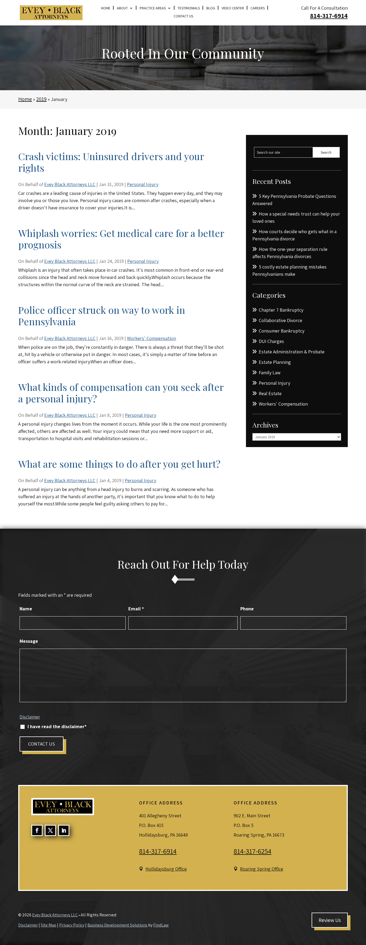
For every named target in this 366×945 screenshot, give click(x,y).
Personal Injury (142, 184)
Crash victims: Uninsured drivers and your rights (111, 162)
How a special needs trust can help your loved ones (296, 217)
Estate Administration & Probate (291, 352)
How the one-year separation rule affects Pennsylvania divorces (289, 252)
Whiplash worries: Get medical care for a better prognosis (121, 238)
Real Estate (270, 393)
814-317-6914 (329, 15)
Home (105, 8)
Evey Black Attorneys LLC (69, 184)
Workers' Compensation (151, 338)
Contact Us (183, 16)
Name (26, 609)
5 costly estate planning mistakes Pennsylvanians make (289, 270)
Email (136, 609)
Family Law (270, 372)
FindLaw (161, 925)
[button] (360, 906)
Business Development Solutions (117, 925)
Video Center (233, 8)
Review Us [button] (330, 920)
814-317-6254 (252, 851)
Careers (258, 8)
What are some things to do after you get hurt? (119, 463)
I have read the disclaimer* (57, 726)
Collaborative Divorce (280, 320)
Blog (210, 8)
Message (29, 641)
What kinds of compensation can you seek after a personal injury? (120, 392)
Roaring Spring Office (261, 869)
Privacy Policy (71, 925)
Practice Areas (153, 8)
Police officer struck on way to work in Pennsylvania (101, 315)
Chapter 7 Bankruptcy (281, 310)
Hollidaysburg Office (166, 869)
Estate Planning (275, 362)
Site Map (48, 925)
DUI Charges (271, 341)
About (122, 8)
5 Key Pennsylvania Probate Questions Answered (294, 199)
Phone (247, 609)
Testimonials (189, 8)
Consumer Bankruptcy (281, 331)
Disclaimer (30, 717)
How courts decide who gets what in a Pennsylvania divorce (294, 235)
